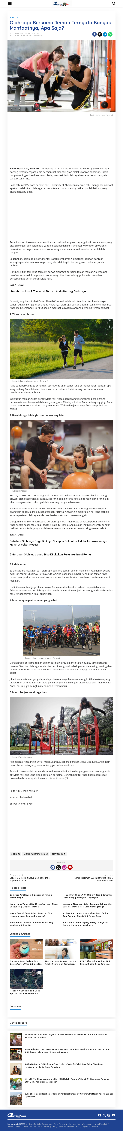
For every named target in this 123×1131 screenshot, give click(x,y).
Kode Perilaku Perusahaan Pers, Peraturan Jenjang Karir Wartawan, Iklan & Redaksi (67, 1124)
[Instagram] (64, 867)
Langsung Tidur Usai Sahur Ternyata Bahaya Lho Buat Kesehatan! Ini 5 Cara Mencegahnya (87, 905)
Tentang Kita (49, 1126)
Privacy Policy (14, 1126)
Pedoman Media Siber (69, 1126)
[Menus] (10, 3)
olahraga (15, 853)
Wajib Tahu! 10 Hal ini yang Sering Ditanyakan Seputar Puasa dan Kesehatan (85, 923)
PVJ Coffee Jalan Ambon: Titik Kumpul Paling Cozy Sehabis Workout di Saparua (95, 962)
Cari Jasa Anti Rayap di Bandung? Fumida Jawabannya (31, 896)
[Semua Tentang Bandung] (62, 3)
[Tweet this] (100, 34)
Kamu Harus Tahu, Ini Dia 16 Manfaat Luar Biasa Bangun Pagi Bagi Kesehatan (34, 905)
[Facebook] (52, 867)
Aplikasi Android (90, 1126)
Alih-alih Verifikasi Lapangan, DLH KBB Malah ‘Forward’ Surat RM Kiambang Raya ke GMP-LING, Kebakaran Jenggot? (67, 1080)
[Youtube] (70, 867)
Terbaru (29, 35)
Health (14, 17)
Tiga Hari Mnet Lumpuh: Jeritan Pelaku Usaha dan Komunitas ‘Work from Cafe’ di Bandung (60, 962)
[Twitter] (58, 867)
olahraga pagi (58, 853)
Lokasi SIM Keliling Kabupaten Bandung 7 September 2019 (30, 878)
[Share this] (94, 34)
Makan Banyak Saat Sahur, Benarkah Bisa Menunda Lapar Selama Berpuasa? (31, 914)
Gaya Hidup (14, 35)
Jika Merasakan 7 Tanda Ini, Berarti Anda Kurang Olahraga (48, 291)
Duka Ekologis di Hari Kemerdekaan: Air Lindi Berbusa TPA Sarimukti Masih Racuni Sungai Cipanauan (69, 1095)
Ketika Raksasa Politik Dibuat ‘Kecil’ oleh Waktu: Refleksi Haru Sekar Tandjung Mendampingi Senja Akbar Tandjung (64, 1065)
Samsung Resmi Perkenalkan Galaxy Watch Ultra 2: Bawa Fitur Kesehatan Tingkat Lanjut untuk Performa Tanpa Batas (26, 962)
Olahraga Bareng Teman (36, 853)
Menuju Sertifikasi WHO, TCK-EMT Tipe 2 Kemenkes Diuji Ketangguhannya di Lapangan (87, 896)
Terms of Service (32, 1126)
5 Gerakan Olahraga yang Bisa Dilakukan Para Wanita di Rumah (51, 554)
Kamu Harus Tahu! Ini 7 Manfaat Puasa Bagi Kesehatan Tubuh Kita (31, 923)
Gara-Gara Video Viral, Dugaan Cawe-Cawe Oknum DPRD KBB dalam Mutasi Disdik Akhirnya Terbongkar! (66, 1035)
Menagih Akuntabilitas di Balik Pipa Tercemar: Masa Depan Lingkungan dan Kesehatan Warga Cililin (25, 992)
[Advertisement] (61, 144)
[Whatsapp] (110, 34)
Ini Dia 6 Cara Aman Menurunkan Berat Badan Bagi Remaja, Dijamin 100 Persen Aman (85, 914)
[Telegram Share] (105, 34)
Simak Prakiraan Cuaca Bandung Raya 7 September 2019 (94, 878)
